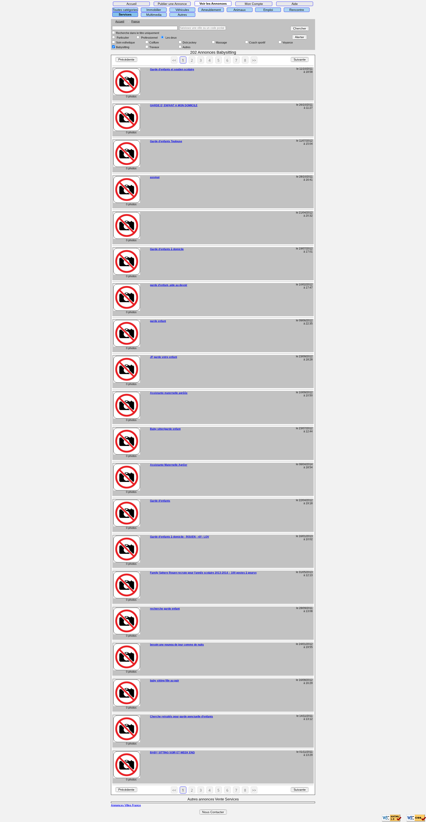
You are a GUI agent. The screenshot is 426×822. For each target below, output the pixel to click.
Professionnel (149, 37)
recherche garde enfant (165, 608)
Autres (182, 14)
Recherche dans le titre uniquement (137, 33)
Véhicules (182, 10)
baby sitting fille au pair (164, 680)
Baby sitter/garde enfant (165, 429)
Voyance (287, 42)
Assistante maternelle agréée (168, 393)
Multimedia (154, 14)
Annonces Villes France (126, 805)
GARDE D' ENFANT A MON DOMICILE (173, 105)
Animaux (239, 10)
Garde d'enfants (160, 500)
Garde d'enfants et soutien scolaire (172, 69)
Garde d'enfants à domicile (167, 249)
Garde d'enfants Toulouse (166, 141)
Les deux (171, 37)
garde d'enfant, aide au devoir (168, 285)
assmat (155, 177)
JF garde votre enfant (163, 357)
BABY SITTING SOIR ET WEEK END (172, 752)
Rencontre (296, 10)
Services (125, 14)
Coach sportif (257, 42)
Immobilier (153, 10)
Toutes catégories (125, 10)
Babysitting (122, 47)
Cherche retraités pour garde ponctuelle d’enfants (181, 716)
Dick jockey (189, 42)
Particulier (123, 37)
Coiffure (154, 42)
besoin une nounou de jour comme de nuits (177, 644)
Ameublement (211, 10)
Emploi (268, 10)
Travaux (154, 47)
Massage (221, 42)
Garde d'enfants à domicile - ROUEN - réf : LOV (179, 536)
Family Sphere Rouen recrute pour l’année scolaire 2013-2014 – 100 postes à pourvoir (204, 572)
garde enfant (158, 321)
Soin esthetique (125, 42)
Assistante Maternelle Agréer (168, 464)
